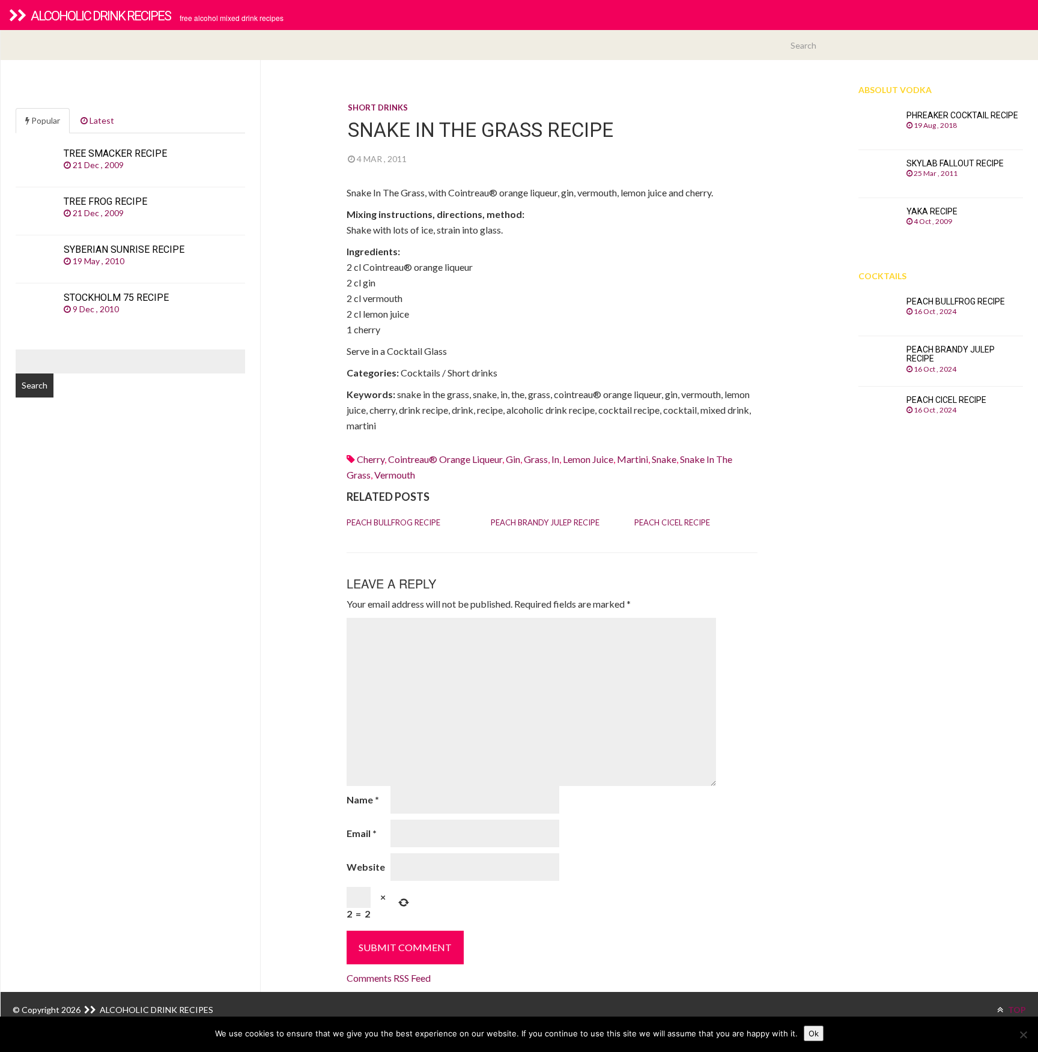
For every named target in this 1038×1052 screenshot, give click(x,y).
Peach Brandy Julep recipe (545, 522)
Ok (814, 1033)
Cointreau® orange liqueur (445, 459)
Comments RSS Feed (389, 978)
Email (362, 833)
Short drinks (378, 107)
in (555, 459)
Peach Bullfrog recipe (393, 522)
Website (366, 866)
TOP (1016, 1010)
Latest (101, 120)
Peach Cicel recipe (672, 522)
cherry (370, 459)
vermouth (394, 474)
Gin (513, 459)
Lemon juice (588, 459)
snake (664, 459)
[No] (1023, 1035)
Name (363, 799)
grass (536, 459)
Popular (44, 120)
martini (632, 459)
